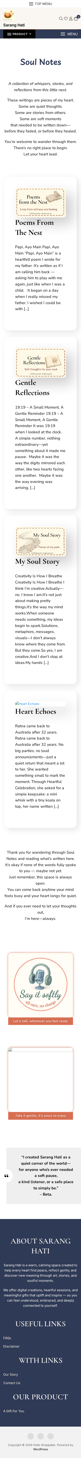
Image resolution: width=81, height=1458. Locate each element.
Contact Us (11, 1383)
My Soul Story (37, 561)
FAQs (7, 1338)
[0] (76, 18)
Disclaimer (11, 1346)
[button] (69, 34)
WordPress (40, 1449)
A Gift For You (13, 1411)
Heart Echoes (35, 711)
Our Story (10, 1374)
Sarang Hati (14, 25)
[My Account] (71, 18)
